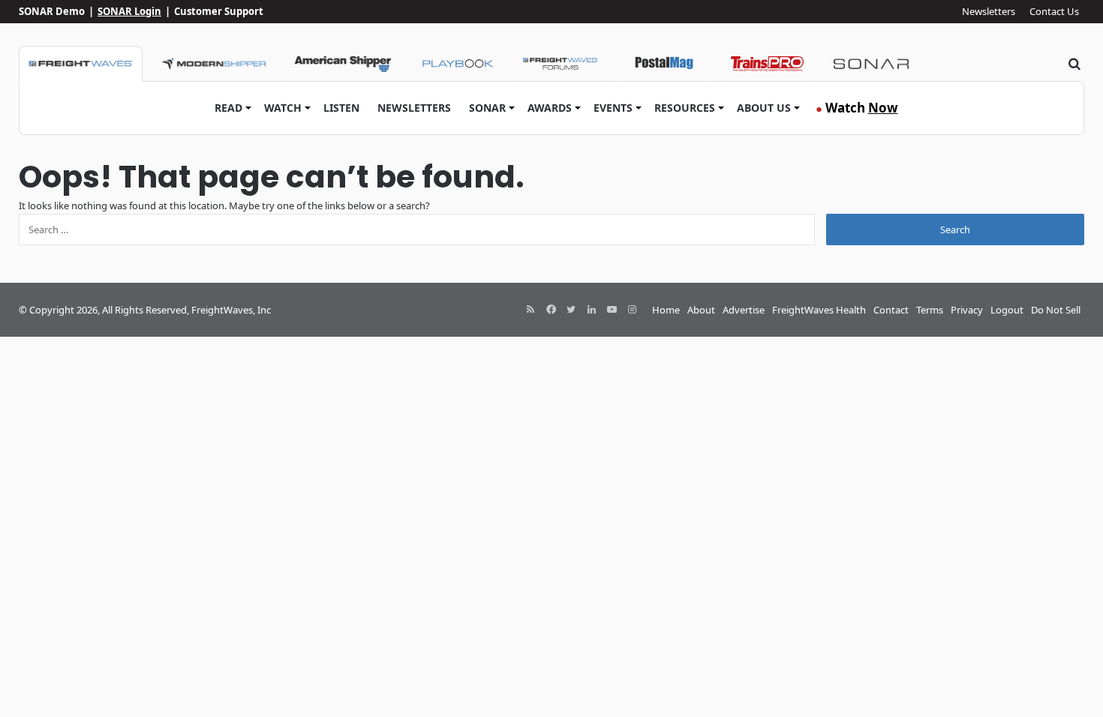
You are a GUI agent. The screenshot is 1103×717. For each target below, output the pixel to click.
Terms (929, 309)
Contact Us (1054, 11)
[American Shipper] (342, 64)
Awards (549, 107)
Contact (891, 309)
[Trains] (767, 64)
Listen (341, 107)
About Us (764, 107)
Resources (684, 107)
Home (666, 309)
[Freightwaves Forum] (560, 64)
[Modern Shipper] (213, 64)
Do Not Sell (1055, 309)
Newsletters (988, 11)
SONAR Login (129, 11)
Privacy (967, 309)
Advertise (744, 309)
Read (228, 107)
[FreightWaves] (81, 64)
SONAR (487, 107)
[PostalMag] (664, 64)
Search (955, 229)
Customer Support (218, 11)
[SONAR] (871, 64)
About (701, 309)
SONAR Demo (52, 11)
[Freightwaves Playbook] (457, 64)
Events (613, 107)
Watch (283, 107)
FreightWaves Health (819, 309)
